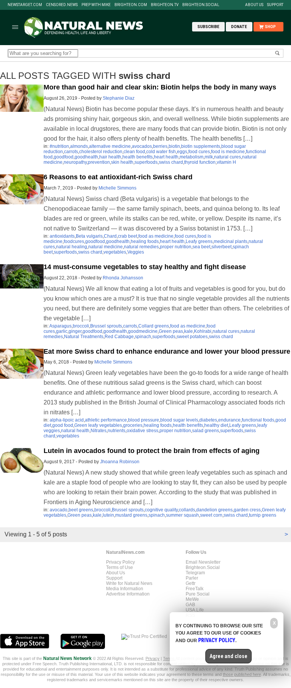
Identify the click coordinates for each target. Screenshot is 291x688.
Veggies (135, 252)
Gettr (191, 583)
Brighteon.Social (200, 5)
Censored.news (62, 5)
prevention (99, 162)
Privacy (153, 658)
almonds (79, 146)
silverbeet (221, 246)
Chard (110, 236)
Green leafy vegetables (98, 425)
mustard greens (131, 515)
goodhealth (86, 157)
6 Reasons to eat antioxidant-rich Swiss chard (118, 177)
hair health (110, 157)
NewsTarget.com (25, 5)
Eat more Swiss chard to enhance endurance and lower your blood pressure (167, 351)
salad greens (205, 430)
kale (188, 331)
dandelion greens (214, 509)
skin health (122, 162)
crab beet (127, 236)
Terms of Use (119, 567)
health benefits (137, 157)
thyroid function (200, 162)
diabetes (208, 420)
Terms (169, 658)
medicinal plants (230, 241)
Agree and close (228, 656)
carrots (71, 151)
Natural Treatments (83, 336)
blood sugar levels (179, 420)
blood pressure (143, 420)
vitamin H (226, 162)
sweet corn (211, 515)
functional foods (258, 420)
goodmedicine (143, 331)
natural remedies (141, 246)
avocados (142, 146)
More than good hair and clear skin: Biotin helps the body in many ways (160, 87)
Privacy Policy (120, 562)
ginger (75, 331)
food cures (199, 151)
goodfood (64, 157)
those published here (242, 674)
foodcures (74, 241)
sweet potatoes (192, 336)
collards (187, 509)
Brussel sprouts (106, 326)
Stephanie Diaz (119, 98)
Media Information (124, 588)
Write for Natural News (129, 583)
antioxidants (62, 236)
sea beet (201, 246)
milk (209, 157)
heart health (166, 157)
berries (160, 146)
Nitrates (98, 430)
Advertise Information (128, 594)
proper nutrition (175, 246)
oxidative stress (142, 430)
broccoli (81, 326)
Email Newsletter (203, 562)
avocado (58, 509)
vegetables (114, 252)
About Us (254, 5)
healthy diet (216, 425)
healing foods (145, 241)
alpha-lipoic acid (67, 420)
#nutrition (59, 146)
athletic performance (106, 420)
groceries (132, 425)
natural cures (227, 157)
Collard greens (153, 326)
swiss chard (171, 162)
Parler (192, 578)
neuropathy (75, 162)
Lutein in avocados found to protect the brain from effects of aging (152, 450)
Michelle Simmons (117, 188)
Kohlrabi (202, 331)
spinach (143, 336)
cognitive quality (161, 509)
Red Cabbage (119, 336)
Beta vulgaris (89, 236)
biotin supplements (200, 146)
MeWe (192, 599)
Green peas (171, 331)
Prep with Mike (96, 5)
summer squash (182, 515)
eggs (182, 151)
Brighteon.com (130, 5)
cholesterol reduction (100, 151)
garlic (61, 331)
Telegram (195, 572)
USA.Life (195, 610)
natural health (75, 430)
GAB (190, 604)
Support (275, 5)
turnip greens (262, 515)
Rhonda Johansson (123, 278)
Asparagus (60, 326)
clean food (134, 151)
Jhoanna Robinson (119, 461)
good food (62, 425)
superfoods (146, 162)
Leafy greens (199, 241)
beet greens (81, 509)
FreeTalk (194, 588)
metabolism (191, 157)
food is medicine (228, 151)
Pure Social (198, 594)
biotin (174, 146)
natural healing (71, 246)
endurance (229, 420)
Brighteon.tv (164, 5)
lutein (108, 515)
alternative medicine (110, 146)
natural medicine (105, 246)
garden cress (247, 509)
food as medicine (156, 236)
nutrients (116, 430)
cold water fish (161, 151)
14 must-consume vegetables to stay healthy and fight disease (145, 267)
